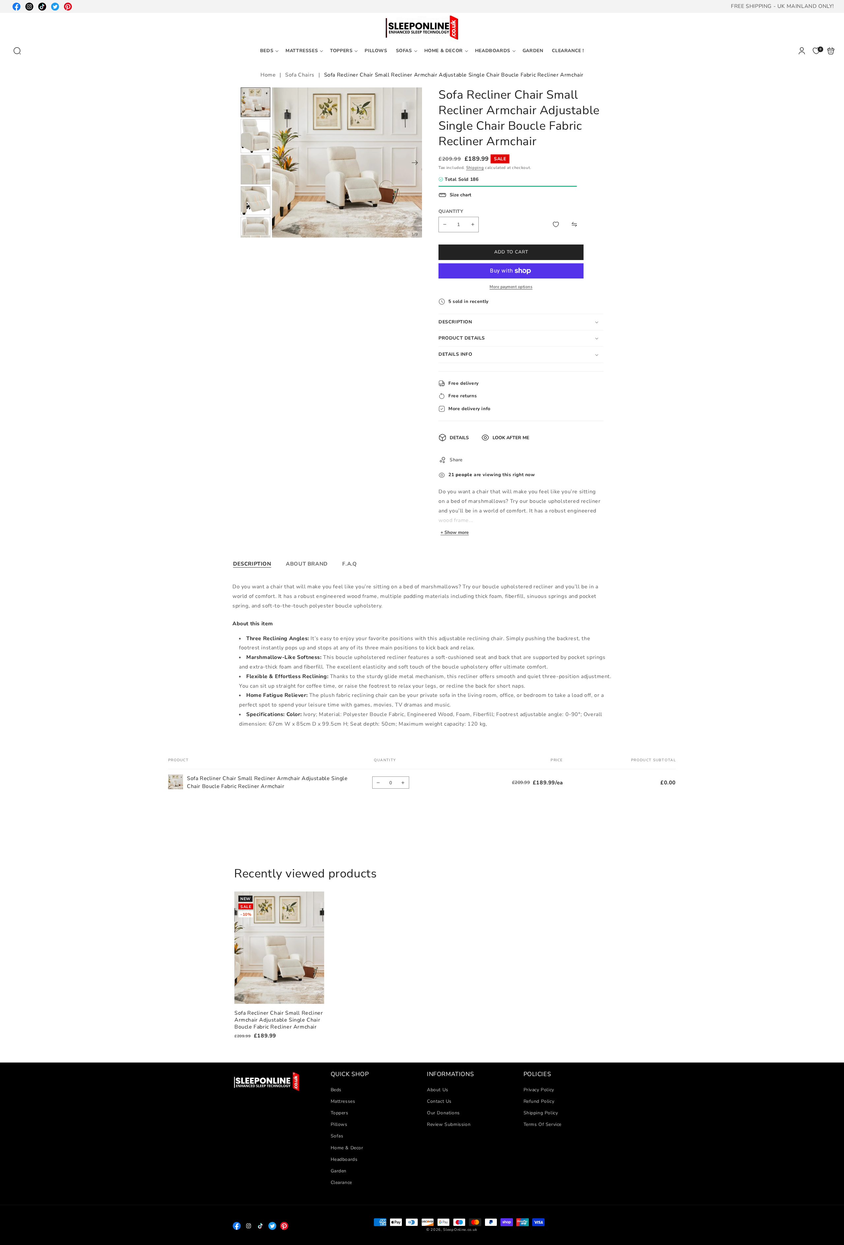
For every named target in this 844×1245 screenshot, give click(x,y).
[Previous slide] (279, 163)
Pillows (339, 1124)
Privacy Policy (539, 1090)
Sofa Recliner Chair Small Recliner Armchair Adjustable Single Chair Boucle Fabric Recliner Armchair (279, 948)
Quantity (450, 211)
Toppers (339, 1113)
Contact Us (439, 1101)
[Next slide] (414, 163)
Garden (339, 1171)
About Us (437, 1090)
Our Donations (443, 1113)
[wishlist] (555, 224)
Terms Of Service (543, 1124)
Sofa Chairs (300, 75)
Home (268, 75)
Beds (336, 1090)
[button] (17, 51)
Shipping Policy (541, 1113)
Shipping (475, 167)
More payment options (511, 286)
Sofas (337, 1136)
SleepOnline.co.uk (460, 1229)
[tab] (252, 564)
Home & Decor (347, 1148)
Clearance (341, 1182)
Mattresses (343, 1101)
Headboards (344, 1159)
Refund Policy (539, 1101)
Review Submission (448, 1124)
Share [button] (456, 460)
